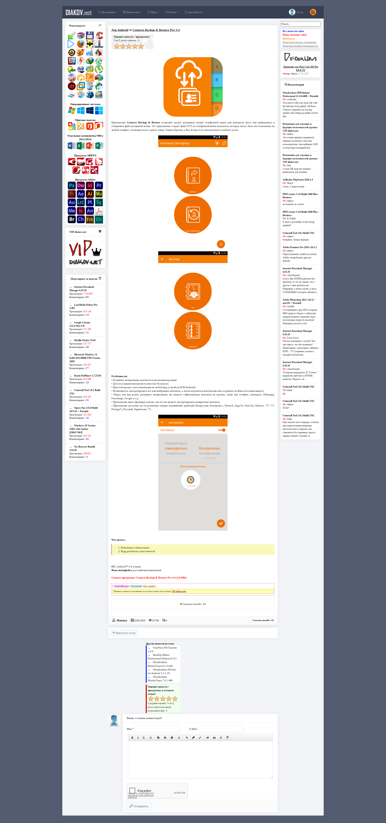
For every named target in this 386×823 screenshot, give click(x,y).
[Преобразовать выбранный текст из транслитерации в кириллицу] (221, 737)
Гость (299, 12)
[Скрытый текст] (207, 737)
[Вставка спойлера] (227, 737)
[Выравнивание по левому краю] (158, 737)
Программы (108, 12)
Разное (172, 12)
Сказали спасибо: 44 (194, 603)
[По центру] (165, 737)
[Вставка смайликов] (179, 737)
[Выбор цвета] (200, 737)
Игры (153, 12)
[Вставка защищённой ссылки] (193, 737)
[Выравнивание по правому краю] (171, 737)
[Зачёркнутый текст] (150, 737)
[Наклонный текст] (138, 737)
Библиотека (132, 12)
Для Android (194, 12)
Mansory (122, 620)
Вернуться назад (125, 632)
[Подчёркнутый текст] (144, 737)
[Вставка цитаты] (214, 737)
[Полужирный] (132, 737)
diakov (79, 12)
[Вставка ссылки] (187, 737)
